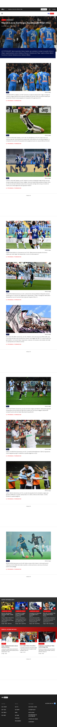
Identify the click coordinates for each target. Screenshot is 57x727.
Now (16, 712)
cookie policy (32, 709)
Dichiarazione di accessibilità (32, 715)
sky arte (3, 715)
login (54, 9)
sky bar (17, 715)
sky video (3, 712)
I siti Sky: (3, 703)
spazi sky (17, 718)
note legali (31, 712)
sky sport (4, 706)
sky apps (17, 709)
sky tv (16, 706)
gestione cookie (32, 706)
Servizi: (16, 703)
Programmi (18, 720)
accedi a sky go (49, 703)
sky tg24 (3, 709)
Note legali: (30, 703)
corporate (31, 721)
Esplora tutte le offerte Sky (15, 9)
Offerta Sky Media (33, 719)
